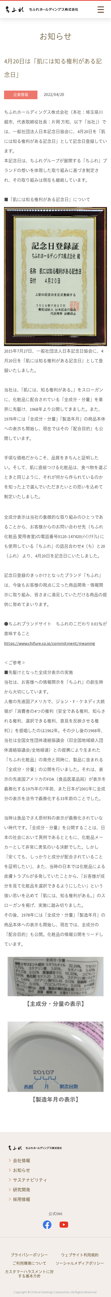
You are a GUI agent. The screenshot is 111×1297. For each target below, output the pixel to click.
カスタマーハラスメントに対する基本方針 (29, 1273)
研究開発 (21, 1189)
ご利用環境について (29, 1263)
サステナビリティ (30, 1180)
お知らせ (21, 1170)
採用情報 (21, 1199)
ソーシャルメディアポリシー (80, 1263)
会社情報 (21, 1160)
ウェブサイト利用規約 (80, 1255)
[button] (101, 10)
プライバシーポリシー (29, 1255)
